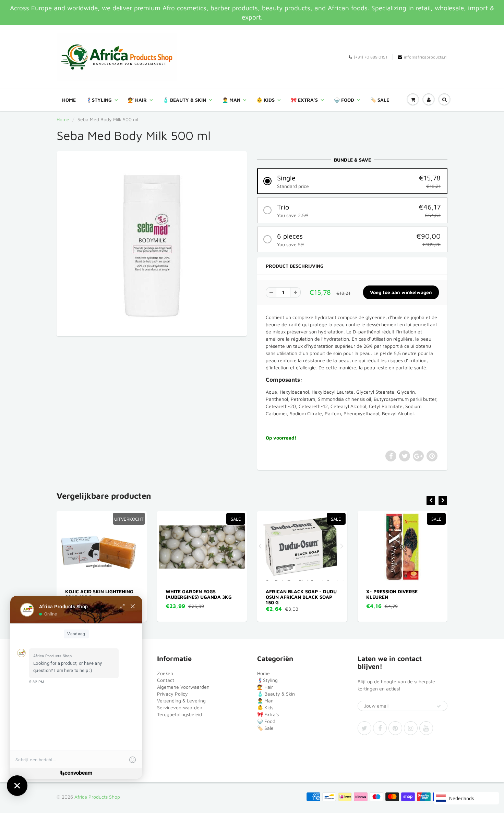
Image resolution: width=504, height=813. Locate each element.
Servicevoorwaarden (179, 707)
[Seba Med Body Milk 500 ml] (151, 243)
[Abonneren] (438, 706)
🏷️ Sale (379, 100)
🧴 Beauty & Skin (184, 100)
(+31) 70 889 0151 (370, 57)
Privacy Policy (172, 694)
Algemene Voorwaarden (183, 687)
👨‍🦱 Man (231, 100)
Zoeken (165, 673)
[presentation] (431, 500)
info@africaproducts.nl (425, 57)
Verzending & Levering (181, 700)
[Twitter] (364, 728)
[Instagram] (411, 728)
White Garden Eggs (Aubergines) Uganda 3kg (144, 594)
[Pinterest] (395, 728)
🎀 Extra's (304, 100)
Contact (165, 680)
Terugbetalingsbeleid (179, 714)
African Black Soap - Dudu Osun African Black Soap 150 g (246, 596)
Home (69, 100)
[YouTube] (426, 728)
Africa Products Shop (97, 797)
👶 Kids (265, 100)
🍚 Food (344, 100)
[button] (352, 181)
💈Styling (99, 100)
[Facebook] (380, 728)
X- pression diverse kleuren (337, 594)
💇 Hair (137, 100)
